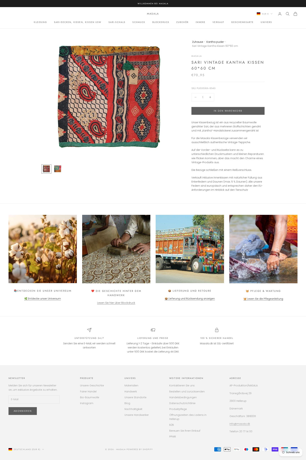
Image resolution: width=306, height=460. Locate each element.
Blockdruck (160, 22)
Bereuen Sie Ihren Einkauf (184, 431)
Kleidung (40, 22)
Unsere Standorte (135, 397)
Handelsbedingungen (183, 397)
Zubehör (182, 22)
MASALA (196, 56)
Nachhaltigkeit (133, 409)
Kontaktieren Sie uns (182, 385)
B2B (171, 425)
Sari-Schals (117, 22)
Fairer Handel (88, 391)
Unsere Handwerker (136, 415)
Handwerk (130, 391)
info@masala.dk (240, 424)
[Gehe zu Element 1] (46, 168)
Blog (127, 403)
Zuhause (197, 42)
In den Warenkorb (228, 110)
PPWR (172, 436)
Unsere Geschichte (92, 385)
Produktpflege (178, 409)
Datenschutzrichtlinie (182, 403)
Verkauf (218, 22)
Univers (266, 22)
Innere (200, 22)
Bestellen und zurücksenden (187, 391)
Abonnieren (23, 411)
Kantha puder (215, 42)
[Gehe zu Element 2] (58, 168)
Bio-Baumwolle (89, 397)
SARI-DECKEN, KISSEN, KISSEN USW (77, 22)
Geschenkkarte (242, 22)
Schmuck (138, 22)
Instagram (86, 403)
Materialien (131, 385)
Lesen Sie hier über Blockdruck (116, 303)
